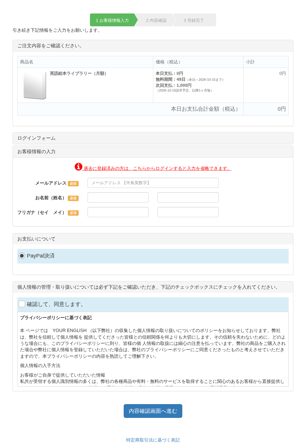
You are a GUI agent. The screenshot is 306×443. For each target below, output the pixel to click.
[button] (153, 168)
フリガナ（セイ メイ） (42, 212)
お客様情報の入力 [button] (36, 151)
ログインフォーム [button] (36, 138)
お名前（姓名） (51, 197)
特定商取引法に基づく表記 (153, 439)
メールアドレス (51, 182)
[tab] (153, 138)
